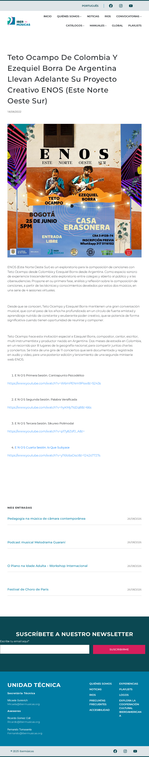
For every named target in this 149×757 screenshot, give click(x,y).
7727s (96, 455)
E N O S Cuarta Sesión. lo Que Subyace (42, 447)
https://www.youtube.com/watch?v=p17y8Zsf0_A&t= (45, 431)
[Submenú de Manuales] (105, 25)
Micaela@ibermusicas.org (23, 704)
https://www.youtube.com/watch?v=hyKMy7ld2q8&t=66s (49, 407)
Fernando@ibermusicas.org (24, 733)
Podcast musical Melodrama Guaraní (36, 542)
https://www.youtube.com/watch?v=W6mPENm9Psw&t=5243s (54, 383)
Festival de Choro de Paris (28, 589)
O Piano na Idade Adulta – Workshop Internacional (47, 566)
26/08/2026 (134, 518)
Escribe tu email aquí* (14, 641)
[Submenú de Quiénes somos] (80, 16)
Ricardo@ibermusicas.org (23, 722)
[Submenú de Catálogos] (83, 25)
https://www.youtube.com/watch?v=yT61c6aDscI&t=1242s (49, 455)
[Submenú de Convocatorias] (141, 16)
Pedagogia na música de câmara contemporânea (46, 518)
